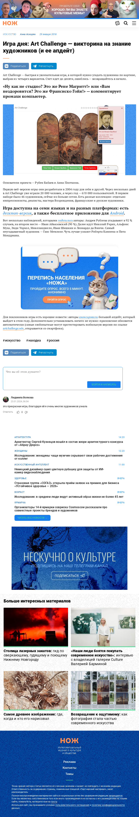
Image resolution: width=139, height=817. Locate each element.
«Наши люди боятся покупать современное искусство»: (102, 657)
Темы (69, 774)
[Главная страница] (10, 23)
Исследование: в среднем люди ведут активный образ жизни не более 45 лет (68, 496)
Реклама (69, 762)
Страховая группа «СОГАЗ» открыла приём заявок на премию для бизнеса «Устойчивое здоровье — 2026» (66, 484)
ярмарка (20, 502)
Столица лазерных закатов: (35, 655)
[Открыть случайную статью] (117, 23)
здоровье (20, 478)
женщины (20, 451)
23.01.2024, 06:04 (20, 401)
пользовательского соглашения (72, 805)
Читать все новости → (32, 517)
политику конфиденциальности (108, 805)
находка (34, 340)
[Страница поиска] (126, 23)
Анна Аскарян (27, 34)
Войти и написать (104, 384)
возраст (19, 492)
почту (54, 801)
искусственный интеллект (31, 464)
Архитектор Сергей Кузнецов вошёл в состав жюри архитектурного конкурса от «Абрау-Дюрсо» (68, 443)
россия (54, 340)
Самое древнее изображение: (33, 716)
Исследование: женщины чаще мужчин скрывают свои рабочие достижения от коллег (68, 457)
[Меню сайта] (134, 23)
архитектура (22, 437)
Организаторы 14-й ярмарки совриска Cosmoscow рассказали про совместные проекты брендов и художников (60, 509)
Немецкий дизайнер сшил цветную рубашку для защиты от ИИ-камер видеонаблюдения (59, 471)
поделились (65, 220)
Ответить (8, 411)
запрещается (116, 795)
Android (117, 213)
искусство (9, 34)
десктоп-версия (17, 213)
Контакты (69, 768)
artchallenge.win (13, 328)
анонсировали (88, 317)
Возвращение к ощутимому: (99, 718)
